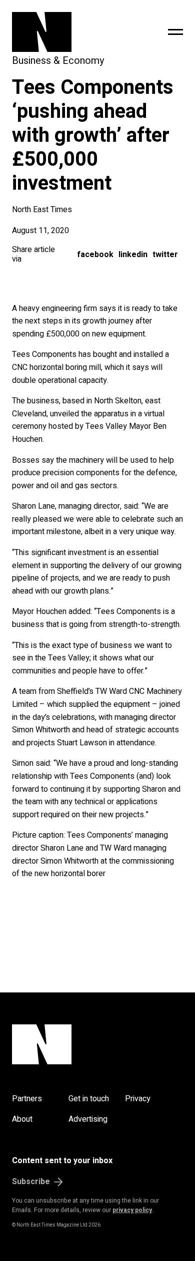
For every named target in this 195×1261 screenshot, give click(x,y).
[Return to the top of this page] (97, 1044)
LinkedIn (133, 255)
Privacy (137, 1099)
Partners (27, 1099)
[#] (175, 32)
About (22, 1119)
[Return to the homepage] (66, 32)
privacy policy (132, 1210)
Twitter (165, 255)
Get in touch (88, 1099)
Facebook (95, 255)
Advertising (88, 1119)
